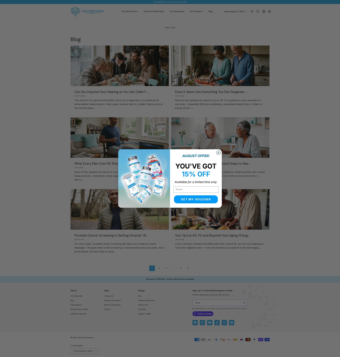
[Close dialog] (218, 153)
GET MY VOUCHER (196, 199)
